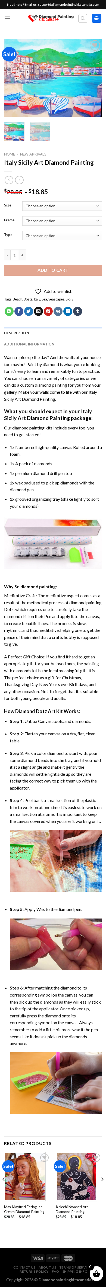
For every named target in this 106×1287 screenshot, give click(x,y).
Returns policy (34, 1271)
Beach (17, 299)
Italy (37, 299)
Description (16, 333)
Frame (9, 220)
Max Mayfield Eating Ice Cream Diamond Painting (24, 1209)
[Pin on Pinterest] (48, 311)
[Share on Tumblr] (77, 311)
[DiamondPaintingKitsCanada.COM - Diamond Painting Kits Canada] (51, 18)
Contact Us (24, 1267)
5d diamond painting (35, 586)
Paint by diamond (42, 364)
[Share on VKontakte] (58, 311)
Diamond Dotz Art (35, 711)
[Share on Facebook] (18, 311)
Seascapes (56, 299)
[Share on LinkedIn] (67, 311)
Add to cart (53, 270)
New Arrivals (33, 154)
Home (9, 154)
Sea (44, 299)
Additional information (29, 344)
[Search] (82, 18)
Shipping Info (75, 1271)
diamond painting (28, 427)
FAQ (55, 1271)
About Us (47, 1267)
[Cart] (97, 18)
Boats (28, 299)
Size (7, 205)
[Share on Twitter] (28, 311)
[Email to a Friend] (38, 311)
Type (8, 235)
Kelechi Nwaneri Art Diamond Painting (72, 1209)
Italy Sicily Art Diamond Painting (48, 414)
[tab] (53, 333)
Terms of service (76, 1267)
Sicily (69, 299)
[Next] (93, 78)
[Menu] (7, 18)
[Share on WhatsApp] (9, 311)
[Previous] (13, 78)
